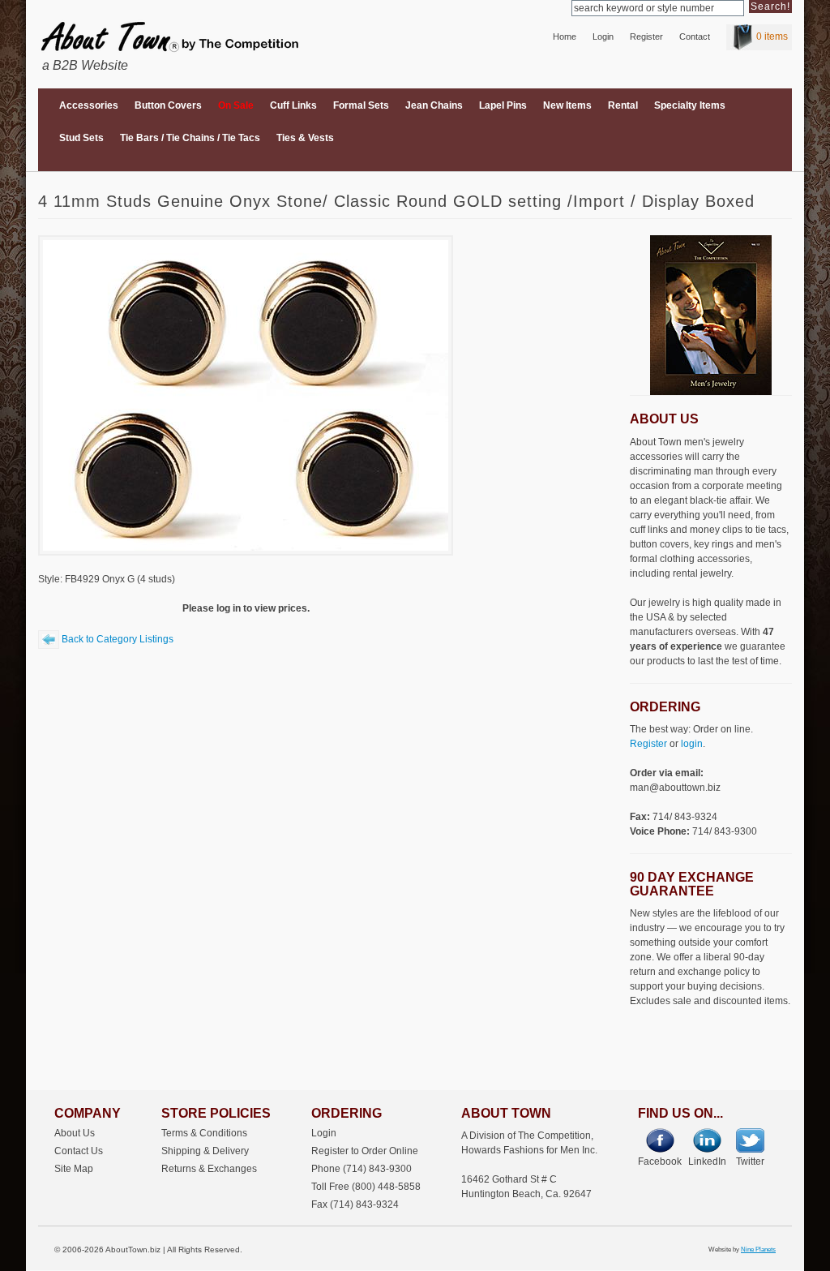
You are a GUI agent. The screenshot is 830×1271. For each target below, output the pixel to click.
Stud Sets (81, 138)
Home (564, 36)
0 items (772, 36)
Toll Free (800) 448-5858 (366, 1186)
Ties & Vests (305, 138)
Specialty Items (689, 105)
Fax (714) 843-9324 (355, 1204)
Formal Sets (361, 105)
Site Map (73, 1168)
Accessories (88, 105)
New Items (567, 105)
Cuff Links (293, 105)
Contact (694, 36)
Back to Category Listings (116, 639)
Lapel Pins (503, 105)
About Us (74, 1133)
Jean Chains (434, 105)
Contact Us (78, 1150)
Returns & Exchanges (209, 1168)
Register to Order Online (364, 1150)
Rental (623, 105)
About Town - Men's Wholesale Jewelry (161, 31)
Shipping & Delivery (205, 1150)
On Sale (236, 105)
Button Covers (168, 105)
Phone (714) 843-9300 (361, 1168)
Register (646, 36)
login (692, 743)
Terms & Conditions (204, 1133)
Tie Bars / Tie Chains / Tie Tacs (190, 138)
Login (603, 36)
